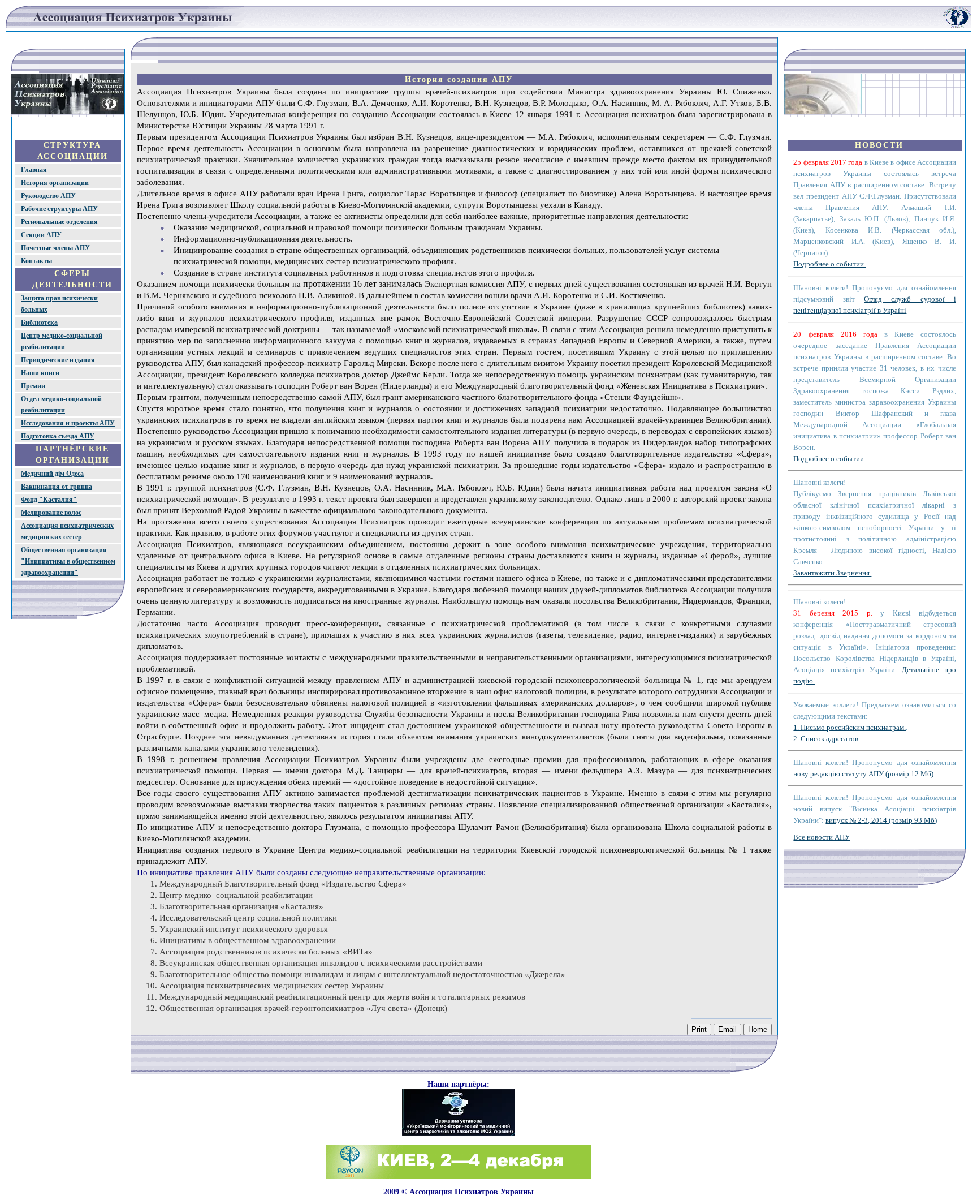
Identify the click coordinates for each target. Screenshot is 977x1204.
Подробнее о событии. (829, 264)
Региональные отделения (59, 222)
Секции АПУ (41, 235)
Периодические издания (58, 360)
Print (699, 1029)
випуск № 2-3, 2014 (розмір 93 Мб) (881, 820)
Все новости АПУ (821, 837)
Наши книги (40, 373)
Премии (33, 386)
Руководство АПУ (48, 196)
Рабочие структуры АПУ (59, 209)
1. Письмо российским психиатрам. (849, 727)
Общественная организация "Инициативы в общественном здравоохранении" (68, 561)
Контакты (36, 261)
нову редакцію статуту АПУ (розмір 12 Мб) (863, 773)
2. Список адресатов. (826, 738)
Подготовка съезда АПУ (57, 436)
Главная (34, 170)
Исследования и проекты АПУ (68, 423)
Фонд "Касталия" (49, 500)
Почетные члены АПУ (55, 248)
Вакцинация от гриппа (56, 487)
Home (757, 1029)
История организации (55, 183)
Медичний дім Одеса (52, 474)
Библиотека (39, 322)
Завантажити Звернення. (832, 573)
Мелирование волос (51, 513)
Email (727, 1029)
